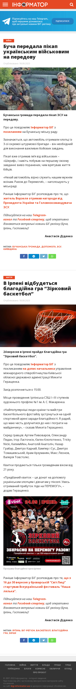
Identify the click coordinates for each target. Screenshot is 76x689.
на (25, 369)
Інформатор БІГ (42, 127)
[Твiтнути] (44, 255)
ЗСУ (59, 246)
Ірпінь (16, 630)
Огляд (68, 668)
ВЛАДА (46, 665)
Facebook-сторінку (30, 219)
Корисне (40, 668)
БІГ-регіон (28, 630)
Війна (22, 665)
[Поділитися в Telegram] (33, 255)
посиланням (12, 132)
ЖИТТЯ (34, 665)
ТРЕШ (68, 665)
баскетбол (43, 630)
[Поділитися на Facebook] (24, 255)
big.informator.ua (20, 686)
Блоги (27, 668)
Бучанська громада (26, 246)
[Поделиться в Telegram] (33, 639)
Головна (10, 665)
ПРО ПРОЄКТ (39, 672)
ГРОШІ (57, 665)
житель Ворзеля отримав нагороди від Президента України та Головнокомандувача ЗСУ (37, 202)
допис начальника (41, 369)
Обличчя (54, 668)
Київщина (10, 249)
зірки (12, 633)
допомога (48, 246)
